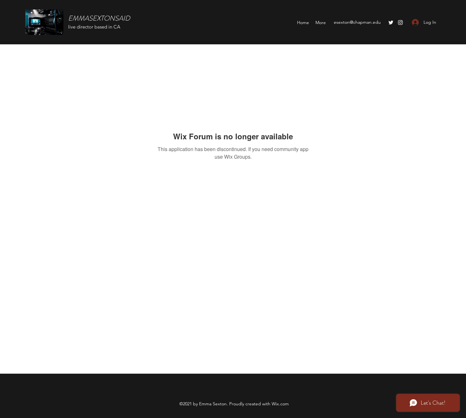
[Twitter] (391, 22)
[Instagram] (400, 22)
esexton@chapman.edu (357, 22)
